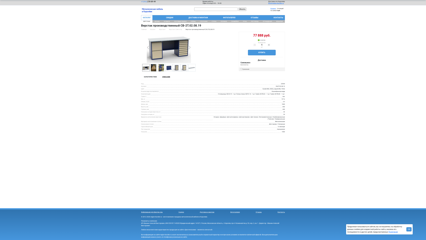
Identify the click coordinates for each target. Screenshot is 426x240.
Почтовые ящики (180, 21)
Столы (214, 21)
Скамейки (235, 21)
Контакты (278, 18)
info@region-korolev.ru (276, 3)
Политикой (393, 232)
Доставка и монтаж (198, 18)
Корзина (273, 8)
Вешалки (279, 21)
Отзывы (254, 18)
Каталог (147, 18)
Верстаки (146, 21)
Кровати (167, 21)
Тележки (224, 21)
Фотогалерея (229, 18)
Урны (245, 21)
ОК (409, 229)
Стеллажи (203, 21)
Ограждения (267, 21)
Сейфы (193, 21)
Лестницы (254, 21)
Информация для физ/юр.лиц (152, 212)
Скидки (169, 18)
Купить (261, 52)
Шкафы (157, 21)
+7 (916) (148, 2)
